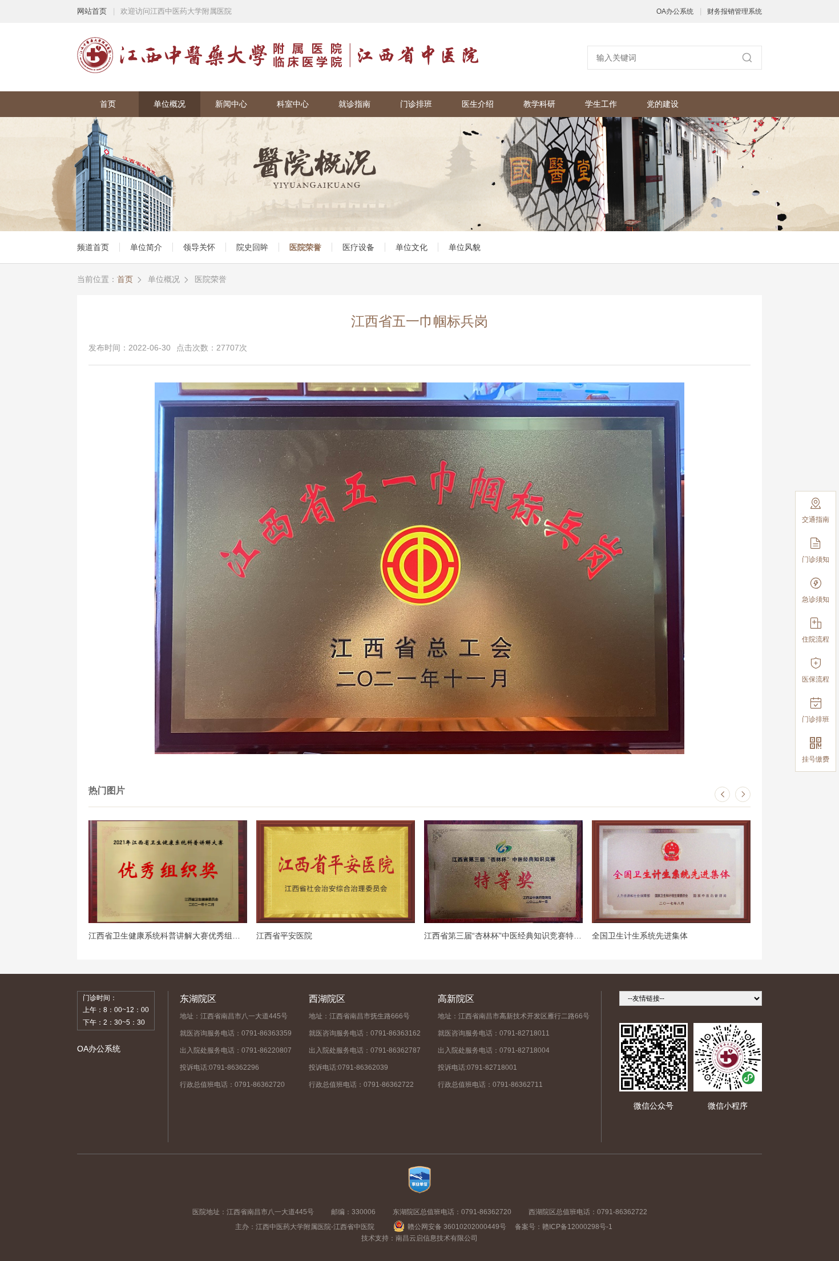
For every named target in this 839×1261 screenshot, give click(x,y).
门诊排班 (416, 103)
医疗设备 (358, 247)
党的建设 (663, 103)
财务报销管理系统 (734, 11)
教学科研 (539, 103)
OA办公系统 (674, 11)
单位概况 (169, 103)
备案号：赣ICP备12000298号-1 (563, 1227)
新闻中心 (231, 103)
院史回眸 (252, 247)
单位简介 (146, 247)
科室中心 (293, 103)
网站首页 (92, 11)
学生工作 (601, 103)
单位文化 (411, 247)
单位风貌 (465, 247)
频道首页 (93, 247)
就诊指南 (354, 103)
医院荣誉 (305, 247)
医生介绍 (478, 103)
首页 (108, 103)
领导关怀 (199, 247)
